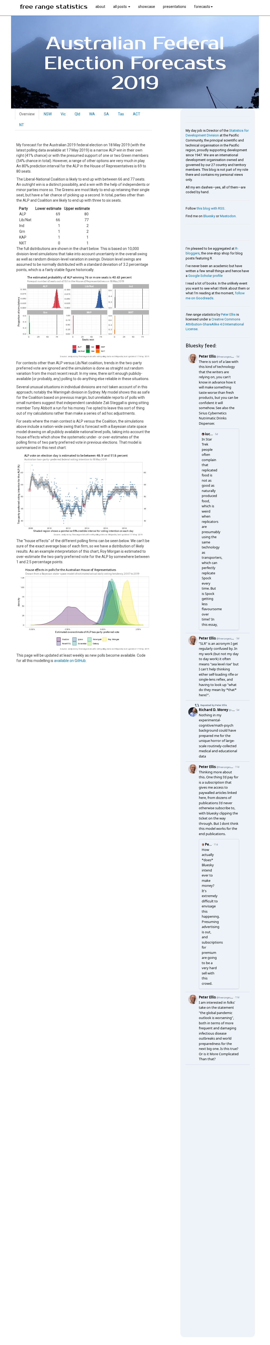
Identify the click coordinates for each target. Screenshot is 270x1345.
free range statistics (54, 6)
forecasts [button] (202, 6)
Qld (77, 114)
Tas (121, 114)
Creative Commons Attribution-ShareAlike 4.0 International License (215, 324)
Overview (27, 114)
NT (21, 125)
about (100, 6)
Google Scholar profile (205, 276)
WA (92, 114)
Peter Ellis (228, 314)
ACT (136, 114)
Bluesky (209, 216)
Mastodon (228, 216)
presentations (174, 6)
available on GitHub (70, 661)
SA (106, 114)
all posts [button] (120, 6)
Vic (63, 114)
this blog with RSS (210, 208)
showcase (146, 6)
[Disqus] (218, 1131)
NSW (48, 114)
